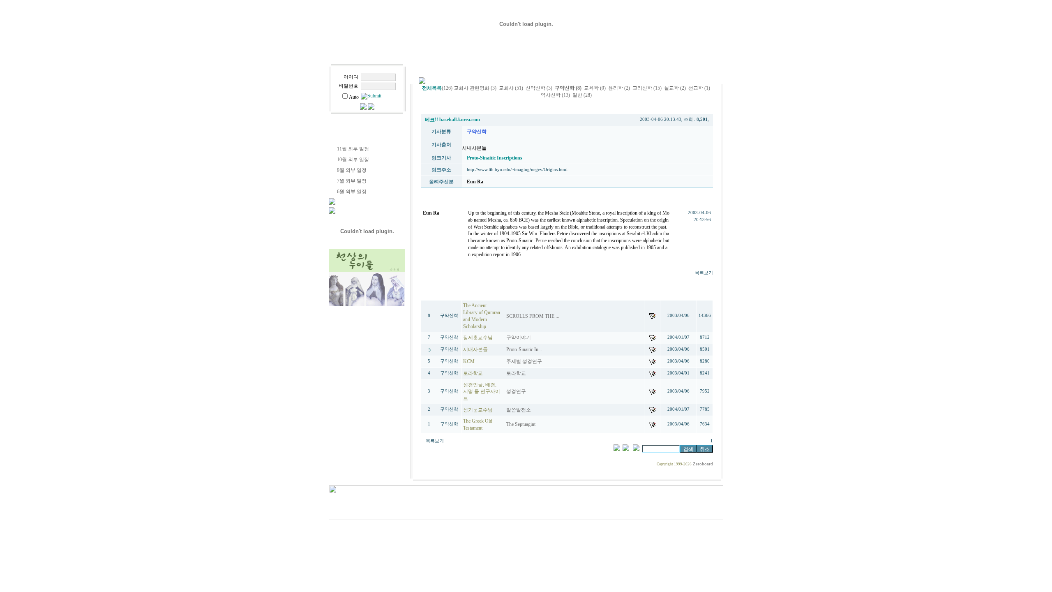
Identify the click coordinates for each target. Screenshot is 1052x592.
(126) (437, 88)
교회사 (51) (511, 88)
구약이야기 (519, 337)
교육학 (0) (595, 88)
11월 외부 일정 (353, 149)
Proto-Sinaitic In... (524, 349)
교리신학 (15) (647, 88)
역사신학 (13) (555, 95)
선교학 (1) (699, 88)
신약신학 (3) (539, 88)
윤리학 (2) (619, 88)
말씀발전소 (519, 410)
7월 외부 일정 (352, 181)
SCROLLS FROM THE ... (533, 316)
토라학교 (516, 373)
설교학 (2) (675, 88)
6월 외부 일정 (352, 191)
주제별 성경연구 (524, 361)
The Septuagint (521, 424)
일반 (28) (582, 95)
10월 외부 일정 (353, 159)
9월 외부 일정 (352, 170)
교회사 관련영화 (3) (475, 88)
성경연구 (516, 391)
